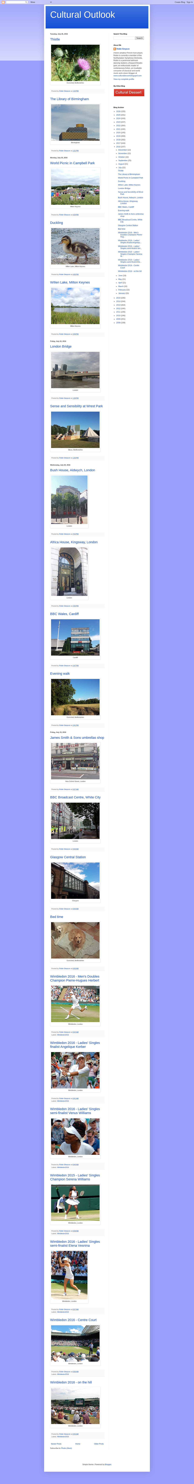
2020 (118, 133)
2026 (118, 111)
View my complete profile (124, 79)
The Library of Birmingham (69, 99)
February (122, 290)
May (120, 279)
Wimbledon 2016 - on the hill (71, 1382)
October (121, 157)
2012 (118, 308)
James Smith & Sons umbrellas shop (77, 738)
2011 (118, 312)
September (123, 160)
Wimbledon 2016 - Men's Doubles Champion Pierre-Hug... (130, 235)
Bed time (56, 917)
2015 (118, 298)
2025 (118, 115)
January (121, 293)
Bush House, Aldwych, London (72, 470)
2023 (118, 122)
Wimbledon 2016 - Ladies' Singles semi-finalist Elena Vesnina (75, 1243)
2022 (118, 125)
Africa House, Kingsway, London (74, 542)
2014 (118, 301)
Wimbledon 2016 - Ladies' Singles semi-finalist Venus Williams (75, 1111)
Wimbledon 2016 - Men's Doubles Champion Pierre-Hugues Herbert (74, 978)
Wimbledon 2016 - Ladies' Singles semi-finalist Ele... (129, 261)
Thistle (55, 39)
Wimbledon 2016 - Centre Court (73, 1320)
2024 (118, 118)
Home (77, 1444)
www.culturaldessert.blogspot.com (128, 76)
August (121, 164)
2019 (118, 136)
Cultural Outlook (82, 15)
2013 (118, 305)
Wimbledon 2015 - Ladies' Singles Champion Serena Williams (75, 1177)
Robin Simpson (123, 49)
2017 (118, 143)
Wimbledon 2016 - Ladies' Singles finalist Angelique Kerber (75, 1045)
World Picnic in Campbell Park (72, 163)
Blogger (108, 1464)
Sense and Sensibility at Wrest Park (76, 406)
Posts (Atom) (66, 1448)
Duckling (56, 223)
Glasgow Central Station (68, 857)
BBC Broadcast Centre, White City (75, 797)
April (120, 283)
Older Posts (99, 1444)
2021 (118, 129)
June (120, 276)
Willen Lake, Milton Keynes (70, 282)
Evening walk (60, 673)
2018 (118, 140)
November (122, 153)
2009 (118, 319)
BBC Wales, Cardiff (64, 614)
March (121, 286)
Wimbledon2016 (63, 1035)
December (122, 150)
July (120, 168)
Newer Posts (56, 1444)
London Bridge (61, 346)
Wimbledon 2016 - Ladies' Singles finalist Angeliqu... (129, 241)
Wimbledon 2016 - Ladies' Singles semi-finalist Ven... (130, 247)
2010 (118, 316)
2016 (118, 147)
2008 (118, 323)
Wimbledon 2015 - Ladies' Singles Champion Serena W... (130, 254)
